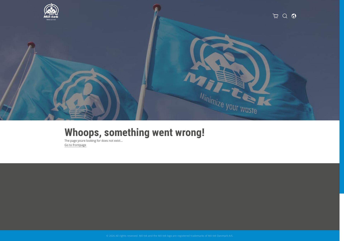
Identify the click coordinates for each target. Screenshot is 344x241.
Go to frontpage (75, 145)
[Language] (294, 16)
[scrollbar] (342, 120)
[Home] (51, 11)
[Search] (285, 16)
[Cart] (275, 16)
